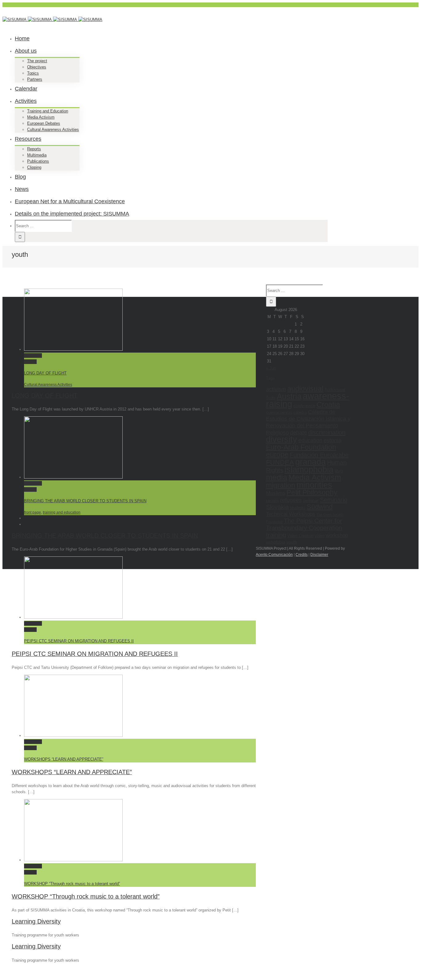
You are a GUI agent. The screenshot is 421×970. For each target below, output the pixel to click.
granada (310, 462)
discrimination (326, 432)
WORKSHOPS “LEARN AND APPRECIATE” (63, 759)
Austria (289, 396)
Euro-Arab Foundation (301, 447)
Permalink (33, 355)
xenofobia (275, 542)
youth (291, 542)
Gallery (30, 361)
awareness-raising (307, 400)
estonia (332, 440)
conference (304, 405)
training (276, 534)
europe (277, 455)
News (22, 189)
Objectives (36, 67)
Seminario (333, 499)
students (297, 507)
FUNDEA (280, 462)
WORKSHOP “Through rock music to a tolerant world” (72, 883)
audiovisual (305, 389)
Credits (302, 554)
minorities (314, 485)
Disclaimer (319, 554)
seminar (311, 500)
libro (339, 470)
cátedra (300, 412)
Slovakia (277, 506)
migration (280, 485)
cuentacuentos (279, 412)
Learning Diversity (36, 921)
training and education (61, 512)
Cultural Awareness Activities (53, 129)
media (276, 477)
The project (37, 61)
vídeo (320, 535)
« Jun (271, 368)
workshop (337, 535)
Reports (34, 149)
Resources (28, 139)
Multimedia (37, 155)
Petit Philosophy (312, 492)
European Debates (43, 123)
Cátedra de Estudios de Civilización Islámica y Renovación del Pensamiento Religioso (308, 422)
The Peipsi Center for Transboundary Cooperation (304, 524)
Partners (34, 79)
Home (22, 38)
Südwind (320, 507)
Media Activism (41, 117)
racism (272, 500)
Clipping (34, 167)
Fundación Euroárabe (319, 454)
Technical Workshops (290, 514)
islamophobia (308, 469)
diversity (281, 439)
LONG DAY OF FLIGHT (45, 373)
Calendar (26, 89)
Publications (38, 161)
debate (298, 432)
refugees (291, 500)
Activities (26, 101)
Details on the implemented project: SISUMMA (72, 214)
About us (26, 51)
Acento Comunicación (274, 554)
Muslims (275, 493)
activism (276, 389)
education (310, 440)
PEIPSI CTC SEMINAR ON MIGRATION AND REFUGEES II (79, 641)
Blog (20, 177)
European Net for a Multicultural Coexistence (70, 201)
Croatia (328, 404)
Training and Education (47, 111)
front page (32, 512)
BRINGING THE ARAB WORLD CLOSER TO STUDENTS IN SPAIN (85, 501)
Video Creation (300, 535)
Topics (33, 73)
